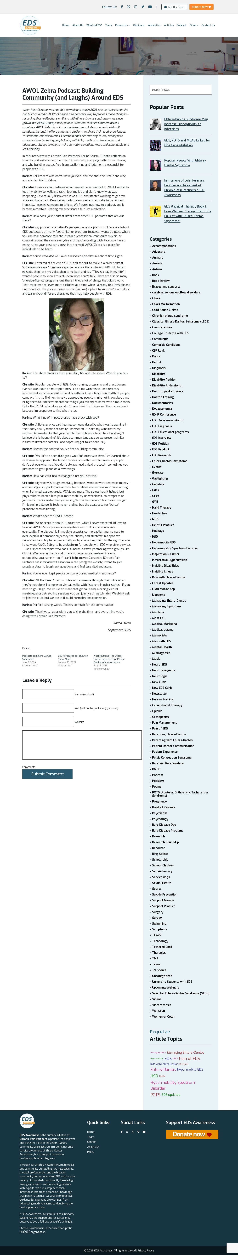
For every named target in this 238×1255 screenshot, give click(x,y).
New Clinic (159, 682)
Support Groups (163, 900)
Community (160, 339)
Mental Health (162, 647)
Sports (157, 889)
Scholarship (160, 860)
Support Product (163, 906)
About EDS (93, 1147)
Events (157, 467)
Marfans (158, 612)
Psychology (160, 819)
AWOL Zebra (44, 123)
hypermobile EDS (190, 1069)
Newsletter (154, 25)
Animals (157, 258)
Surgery (157, 912)
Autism (157, 269)
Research (158, 836)
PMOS (156, 769)
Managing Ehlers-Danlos (169, 601)
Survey (157, 918)
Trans (156, 964)
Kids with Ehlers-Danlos (168, 577)
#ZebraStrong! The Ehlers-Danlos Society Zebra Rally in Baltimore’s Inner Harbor (109, 659)
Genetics (158, 484)
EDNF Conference (164, 415)
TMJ (155, 958)
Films (193, 25)
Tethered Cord (162, 947)
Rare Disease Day (164, 825)
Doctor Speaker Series (167, 391)
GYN (155, 502)
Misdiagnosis (161, 653)
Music (156, 659)
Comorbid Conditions (166, 345)
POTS (155, 1094)
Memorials (159, 635)
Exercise (158, 473)
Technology (160, 941)
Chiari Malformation (166, 304)
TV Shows (159, 970)
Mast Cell (158, 618)
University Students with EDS (172, 982)
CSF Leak (158, 351)
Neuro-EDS (159, 665)
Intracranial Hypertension (169, 560)
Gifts (155, 490)
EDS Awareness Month (167, 420)
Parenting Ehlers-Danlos (169, 734)
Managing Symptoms (166, 606)
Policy (90, 1152)
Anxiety (157, 263)
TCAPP (156, 935)
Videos (156, 999)
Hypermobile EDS (164, 542)
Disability (158, 374)
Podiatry (158, 781)
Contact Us (208, 25)
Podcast (181, 25)
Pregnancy (159, 801)
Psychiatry (159, 813)
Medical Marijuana (164, 624)
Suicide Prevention (164, 894)
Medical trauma (163, 630)
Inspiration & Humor (166, 554)
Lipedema (158, 595)
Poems (157, 787)
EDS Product (160, 449)
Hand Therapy (161, 508)
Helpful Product (163, 525)
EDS (168, 1058)
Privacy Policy (146, 1250)
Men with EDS (161, 641)
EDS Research (161, 455)
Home (65, 25)
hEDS (155, 519)
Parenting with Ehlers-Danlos (172, 740)
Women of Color (163, 1017)
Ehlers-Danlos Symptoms (169, 461)
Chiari (156, 298)
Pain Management (164, 723)
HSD (155, 537)
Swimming (159, 924)
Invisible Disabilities (165, 566)
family (162, 1076)
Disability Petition (164, 380)
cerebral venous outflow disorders (176, 292)
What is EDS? (94, 25)
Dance (156, 356)
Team (108, 25)
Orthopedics (160, 717)
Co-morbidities (162, 327)
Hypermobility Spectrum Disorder (175, 548)
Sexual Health (161, 883)
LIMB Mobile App (163, 589)
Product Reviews (163, 807)
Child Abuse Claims (165, 310)
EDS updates (170, 1095)
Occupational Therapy (167, 705)
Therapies (159, 953)
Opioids (157, 711)
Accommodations (164, 246)
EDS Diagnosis (162, 426)
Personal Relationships (168, 763)
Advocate (158, 252)
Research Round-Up (165, 842)
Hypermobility (156, 1058)
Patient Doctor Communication (173, 746)
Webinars (138, 25)
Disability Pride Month (167, 385)
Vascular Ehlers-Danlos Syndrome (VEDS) (180, 993)
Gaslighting (160, 478)
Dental (156, 362)
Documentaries (162, 403)
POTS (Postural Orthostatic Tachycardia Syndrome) (180, 794)
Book (155, 275)
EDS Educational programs (170, 432)
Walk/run (158, 1011)
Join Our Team (176, 7)
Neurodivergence (164, 670)
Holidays (158, 531)
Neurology (159, 676)
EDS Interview (161, 438)
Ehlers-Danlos (163, 1069)
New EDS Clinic (162, 688)
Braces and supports (166, 287)
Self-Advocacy (162, 871)
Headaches (159, 513)
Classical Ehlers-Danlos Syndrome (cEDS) (180, 321)
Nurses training (162, 699)
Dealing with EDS (158, 1052)
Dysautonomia (162, 409)
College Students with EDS (170, 333)
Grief (155, 496)
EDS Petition (160, 444)
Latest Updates (162, 583)
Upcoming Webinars (165, 987)
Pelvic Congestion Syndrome (172, 758)
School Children (163, 865)
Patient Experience (165, 752)
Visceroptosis (161, 1005)
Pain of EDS (160, 728)
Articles (169, 25)
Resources (121, 25)
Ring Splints (160, 854)
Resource (158, 848)
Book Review (161, 281)
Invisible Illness (162, 571)
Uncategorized (162, 976)
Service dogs (161, 877)
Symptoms (159, 929)
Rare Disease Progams (167, 831)
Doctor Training (163, 397)
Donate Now (200, 7)
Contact (91, 1142)
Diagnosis (159, 368)
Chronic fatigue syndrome (170, 316)
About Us (77, 25)
